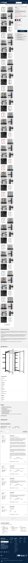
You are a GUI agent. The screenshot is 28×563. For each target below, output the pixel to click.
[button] (25, 2)
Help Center (16, 540)
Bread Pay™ (25, 36)
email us (24, 527)
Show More (7, 324)
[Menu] (26, 2)
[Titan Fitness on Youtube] (4, 552)
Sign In (24, 539)
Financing (11, 542)
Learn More (22, 34)
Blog (19, 539)
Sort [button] (1, 431)
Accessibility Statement (21, 560)
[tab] (25, 431)
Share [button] (18, 461)
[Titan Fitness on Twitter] (6, 552)
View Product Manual (4, 415)
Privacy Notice (5, 560)
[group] (4, 427)
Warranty (16, 546)
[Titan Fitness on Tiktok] (8, 552)
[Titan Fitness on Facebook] (2, 552)
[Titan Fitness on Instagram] (1, 552)
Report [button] (16, 461)
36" (19, 26)
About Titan (11, 539)
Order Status (16, 543)
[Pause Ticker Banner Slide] (27, 4)
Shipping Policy (16, 549)
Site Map (17, 560)
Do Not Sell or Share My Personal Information (11, 560)
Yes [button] (15, 461)
